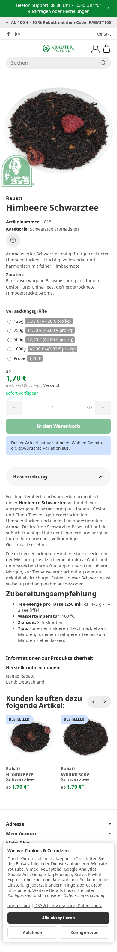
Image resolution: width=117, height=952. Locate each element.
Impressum (19, 905)
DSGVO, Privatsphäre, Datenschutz (68, 905)
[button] (58, 476)
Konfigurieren (84, 932)
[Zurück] (93, 702)
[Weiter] (105, 702)
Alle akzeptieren (58, 918)
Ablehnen (32, 932)
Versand (51, 385)
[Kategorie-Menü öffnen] (10, 48)
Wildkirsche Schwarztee (75, 777)
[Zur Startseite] (58, 48)
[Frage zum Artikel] (13, 240)
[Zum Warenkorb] (106, 48)
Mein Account (22, 833)
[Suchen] (103, 63)
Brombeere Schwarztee (20, 777)
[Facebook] (8, 34)
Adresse (15, 824)
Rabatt (13, 769)
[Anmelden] (95, 48)
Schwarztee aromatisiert (54, 229)
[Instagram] (17, 34)
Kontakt (103, 34)
